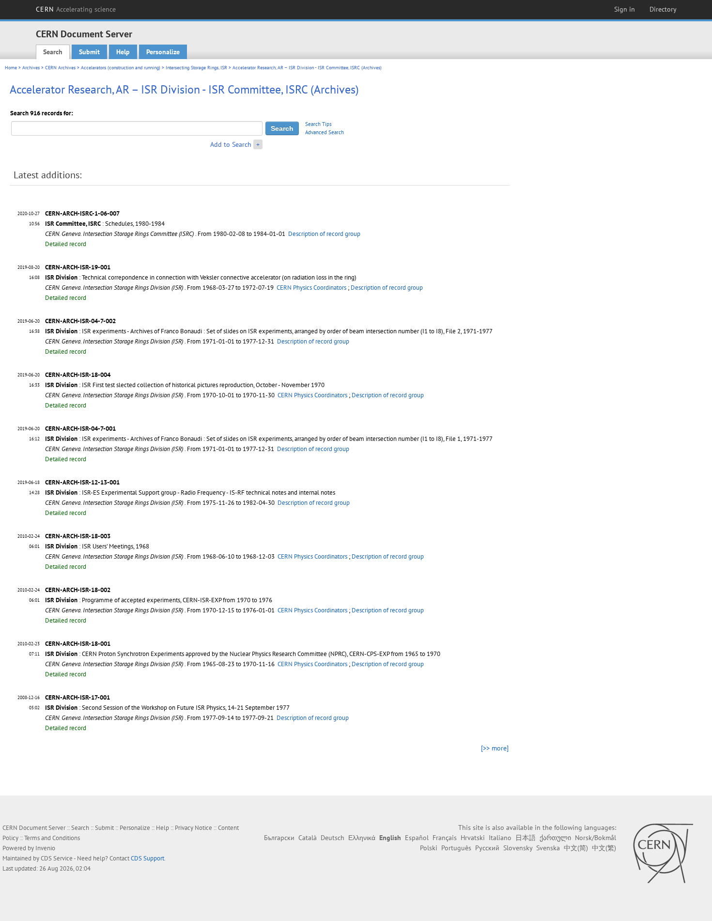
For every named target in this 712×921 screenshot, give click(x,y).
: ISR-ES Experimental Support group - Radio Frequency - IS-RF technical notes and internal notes (190, 492)
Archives (31, 67)
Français (445, 837)
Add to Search (230, 144)
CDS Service (57, 858)
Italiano (500, 837)
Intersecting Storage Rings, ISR (196, 67)
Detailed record (65, 244)
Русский (487, 847)
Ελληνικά (361, 837)
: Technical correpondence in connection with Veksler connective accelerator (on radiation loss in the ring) (200, 277)
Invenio (45, 848)
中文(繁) (604, 847)
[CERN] (663, 853)
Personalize (163, 51)
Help (123, 51)
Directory (663, 9)
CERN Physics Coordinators (311, 287)
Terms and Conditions (52, 838)
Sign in (624, 9)
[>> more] (495, 748)
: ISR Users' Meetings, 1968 (97, 546)
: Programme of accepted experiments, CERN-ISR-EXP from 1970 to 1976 (158, 600)
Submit (89, 51)
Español (417, 837)
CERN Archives (60, 67)
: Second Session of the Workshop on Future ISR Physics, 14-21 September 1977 (167, 707)
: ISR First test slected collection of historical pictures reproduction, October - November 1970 (185, 385)
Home (11, 67)
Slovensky (517, 847)
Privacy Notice (193, 828)
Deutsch (332, 837)
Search (52, 51)
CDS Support (147, 858)
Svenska (548, 847)
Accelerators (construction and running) (120, 67)
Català (307, 837)
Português (456, 847)
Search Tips (318, 124)
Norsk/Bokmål (595, 837)
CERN (76, 9)
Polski (428, 847)
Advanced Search (324, 132)
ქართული (555, 837)
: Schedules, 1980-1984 (105, 223)
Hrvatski (473, 837)
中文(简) (576, 847)
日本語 (525, 837)
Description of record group (324, 234)
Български (279, 837)
